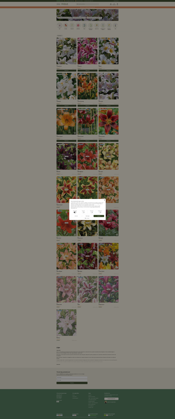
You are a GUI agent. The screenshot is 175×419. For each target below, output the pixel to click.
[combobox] (104, 200)
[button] (87, 218)
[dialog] (87, 209)
